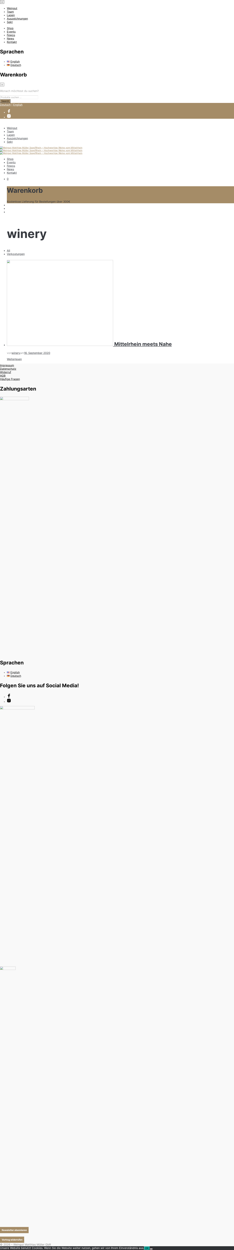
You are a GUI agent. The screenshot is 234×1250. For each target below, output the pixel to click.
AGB (2, 375)
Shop (10, 28)
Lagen (11, 15)
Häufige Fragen (10, 379)
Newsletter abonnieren (14, 1230)
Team (10, 11)
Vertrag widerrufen (12, 1239)
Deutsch (5, 104)
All (8, 250)
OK (147, 1248)
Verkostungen (16, 254)
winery (16, 353)
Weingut (12, 8)
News (10, 38)
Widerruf (5, 372)
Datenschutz (8, 368)
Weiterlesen (14, 359)
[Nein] (151, 1248)
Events (11, 31)
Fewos (11, 35)
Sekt (10, 22)
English (17, 104)
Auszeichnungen (17, 18)
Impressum (7, 365)
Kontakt (12, 42)
